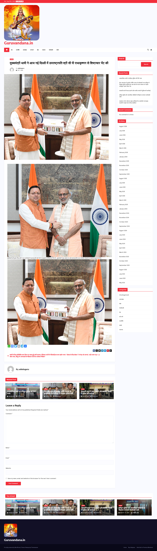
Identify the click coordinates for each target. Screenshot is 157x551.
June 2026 (122, 135)
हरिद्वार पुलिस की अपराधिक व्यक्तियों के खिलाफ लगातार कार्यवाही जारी (132, 509)
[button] (148, 50)
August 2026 (123, 126)
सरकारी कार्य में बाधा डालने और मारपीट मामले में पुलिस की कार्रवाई (96, 392)
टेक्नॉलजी (51, 50)
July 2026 (122, 131)
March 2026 (122, 148)
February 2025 (123, 204)
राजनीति (17, 50)
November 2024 (124, 217)
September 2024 (124, 226)
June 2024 (122, 239)
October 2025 (123, 170)
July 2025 (122, 183)
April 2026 (122, 144)
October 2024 (123, 222)
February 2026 (123, 152)
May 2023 (122, 282)
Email (8, 458)
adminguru (21, 68)
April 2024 (122, 248)
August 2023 (123, 269)
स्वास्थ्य (43, 50)
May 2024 (122, 243)
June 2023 (122, 278)
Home (125, 547)
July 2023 (122, 274)
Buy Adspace (131, 547)
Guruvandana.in (18, 43)
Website (8, 468)
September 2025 (124, 174)
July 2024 (122, 235)
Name (8, 448)
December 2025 (124, 161)
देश (11, 50)
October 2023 (123, 261)
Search (121, 59)
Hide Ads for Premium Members (145, 547)
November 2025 (124, 165)
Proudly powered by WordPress (12, 547)
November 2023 (124, 256)
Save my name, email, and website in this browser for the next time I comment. (32, 478)
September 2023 (124, 265)
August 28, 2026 (13, 512)
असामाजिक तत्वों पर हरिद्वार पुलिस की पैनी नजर (21, 392)
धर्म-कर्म (31, 50)
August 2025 (123, 178)
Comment (9, 413)
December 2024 (124, 213)
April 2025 (122, 196)
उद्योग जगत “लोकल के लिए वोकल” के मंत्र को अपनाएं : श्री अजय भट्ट (79, 355)
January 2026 (123, 157)
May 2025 (122, 191)
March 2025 (122, 200)
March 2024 (122, 252)
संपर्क (58, 50)
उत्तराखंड (25, 50)
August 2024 (123, 230)
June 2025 (122, 187)
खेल (38, 50)
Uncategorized (124, 295)
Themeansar (34, 547)
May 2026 (122, 139)
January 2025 (123, 209)
